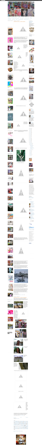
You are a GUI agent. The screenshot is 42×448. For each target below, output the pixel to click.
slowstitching (20, 428)
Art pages (22, 422)
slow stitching (16, 428)
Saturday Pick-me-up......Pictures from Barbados (20, 297)
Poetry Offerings (9, 19)
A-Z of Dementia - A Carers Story (14, 17)
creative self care (18, 425)
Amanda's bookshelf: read (32, 202)
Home (21, 417)
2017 (30, 136)
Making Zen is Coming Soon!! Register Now (32, 110)
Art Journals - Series (27, 17)
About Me (9, 17)
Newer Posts (15, 417)
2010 (30, 142)
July (30, 150)
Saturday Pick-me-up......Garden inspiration (19, 21)
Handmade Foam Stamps (26, 19)
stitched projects (23, 428)
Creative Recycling (9, 18)
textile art (27, 428)
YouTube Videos (13, 19)
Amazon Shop (22, 17)
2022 (30, 132)
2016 (30, 137)
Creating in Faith (26, 422)
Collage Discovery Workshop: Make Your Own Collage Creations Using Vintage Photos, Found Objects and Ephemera (32, 214)
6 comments (22, 415)
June (30, 151)
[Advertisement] (10, 342)
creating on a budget (24, 424)
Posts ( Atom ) (17, 418)
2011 (30, 141)
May (30, 152)
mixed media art (26, 426)
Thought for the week (17, 423)
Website (16, 19)
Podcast (31, 18)
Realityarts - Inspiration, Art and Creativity (21, 3)
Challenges (31, 17)
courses (20, 424)
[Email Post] (24, 415)
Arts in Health (19, 17)
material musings (21, 426)
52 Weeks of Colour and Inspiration (15, 18)
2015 (30, 138)
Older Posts (27, 417)
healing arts (16, 426)
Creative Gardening (21, 18)
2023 (30, 131)
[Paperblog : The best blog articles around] (30, 224)
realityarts (23, 427)
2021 (30, 133)
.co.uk (31, 227)
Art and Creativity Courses (26, 18)
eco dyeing (27, 425)
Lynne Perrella (31, 208)
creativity (22, 425)
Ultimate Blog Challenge (20, 19)
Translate (31, 36)
